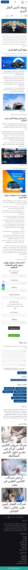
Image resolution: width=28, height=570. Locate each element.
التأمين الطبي (24, 555)
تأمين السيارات (23, 557)
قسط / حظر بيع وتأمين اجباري (15, 304)
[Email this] (25, 380)
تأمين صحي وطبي (23, 549)
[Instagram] (16, 517)
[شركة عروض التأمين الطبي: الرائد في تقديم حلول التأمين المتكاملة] (14, 427)
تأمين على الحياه (23, 542)
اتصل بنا (25, 538)
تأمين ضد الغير (24, 544)
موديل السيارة (14, 280)
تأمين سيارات (24, 546)
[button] (15, 2)
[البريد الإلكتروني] (8, 517)
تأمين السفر (24, 559)
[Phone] (3, 285)
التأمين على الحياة (23, 561)
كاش (15, 308)
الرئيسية (25, 536)
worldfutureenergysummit (21, 259)
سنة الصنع (14, 287)
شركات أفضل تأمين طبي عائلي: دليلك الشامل (14, 507)
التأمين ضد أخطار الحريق (21, 563)
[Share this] (22, 380)
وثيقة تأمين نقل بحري (17, 168)
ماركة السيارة (14, 273)
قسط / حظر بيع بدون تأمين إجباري (15, 306)
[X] (19, 517)
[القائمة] (26, 2)
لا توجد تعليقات (8, 15)
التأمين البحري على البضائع (16, 114)
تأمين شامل (24, 547)
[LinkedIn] (14, 517)
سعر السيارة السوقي (14, 294)
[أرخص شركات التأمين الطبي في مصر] (14, 459)
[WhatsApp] (11, 517)
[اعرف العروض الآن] (3, 288)
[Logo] (22, 2)
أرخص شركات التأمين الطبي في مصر (14, 480)
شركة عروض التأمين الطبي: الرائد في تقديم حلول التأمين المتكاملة (14, 450)
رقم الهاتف (14, 319)
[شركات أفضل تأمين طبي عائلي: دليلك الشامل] (14, 488)
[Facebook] (22, 517)
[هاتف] (6, 517)
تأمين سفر (24, 540)
